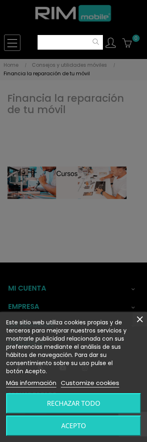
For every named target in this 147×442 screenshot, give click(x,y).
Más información (31, 383)
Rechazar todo (73, 403)
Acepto (73, 425)
